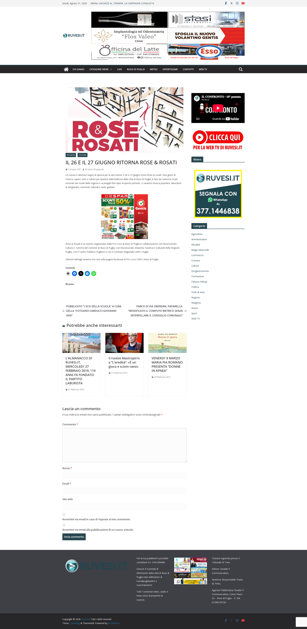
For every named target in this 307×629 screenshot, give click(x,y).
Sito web (67, 499)
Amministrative (199, 239)
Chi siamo (78, 69)
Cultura (82, 155)
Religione (196, 302)
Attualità (71, 155)
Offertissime (170, 69)
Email (66, 483)
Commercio (197, 255)
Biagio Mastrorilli (200, 249)
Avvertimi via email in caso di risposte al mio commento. (96, 519)
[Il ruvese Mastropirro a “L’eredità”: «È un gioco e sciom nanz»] (124, 335)
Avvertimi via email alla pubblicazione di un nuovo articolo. (98, 529)
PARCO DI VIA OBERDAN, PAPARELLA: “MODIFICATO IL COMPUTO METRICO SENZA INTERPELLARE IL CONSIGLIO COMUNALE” (155, 311)
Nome (67, 468)
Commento (70, 424)
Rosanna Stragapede (94, 169)
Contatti (188, 69)
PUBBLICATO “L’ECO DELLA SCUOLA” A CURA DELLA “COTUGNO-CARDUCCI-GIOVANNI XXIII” (93, 311)
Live (119, 69)
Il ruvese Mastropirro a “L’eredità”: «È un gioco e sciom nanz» (124, 362)
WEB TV (203, 69)
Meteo (153, 69)
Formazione (197, 276)
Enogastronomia (200, 271)
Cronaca (195, 260)
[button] (110, 69)
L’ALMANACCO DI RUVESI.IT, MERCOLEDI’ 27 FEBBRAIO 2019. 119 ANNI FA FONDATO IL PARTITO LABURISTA (80, 370)
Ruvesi (194, 308)
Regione (195, 297)
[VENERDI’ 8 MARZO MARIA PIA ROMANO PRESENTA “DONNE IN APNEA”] (167, 335)
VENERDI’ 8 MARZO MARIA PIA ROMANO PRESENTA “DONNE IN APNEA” (167, 364)
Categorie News (99, 69)
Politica (195, 286)
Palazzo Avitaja (199, 281)
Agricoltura (197, 234)
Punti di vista (198, 292)
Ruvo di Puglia (136, 69)
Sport (194, 313)
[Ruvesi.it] (66, 69)
